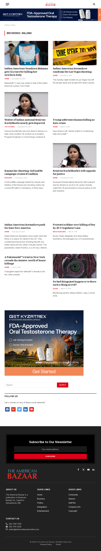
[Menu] (7, 4)
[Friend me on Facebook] (7, 409)
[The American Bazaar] (50, 4)
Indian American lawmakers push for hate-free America (24, 226)
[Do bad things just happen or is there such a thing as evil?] (75, 266)
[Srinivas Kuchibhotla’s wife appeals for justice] (75, 155)
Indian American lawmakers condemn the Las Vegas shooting (72, 70)
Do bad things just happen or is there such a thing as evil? (74, 283)
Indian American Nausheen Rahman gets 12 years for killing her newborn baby (26, 71)
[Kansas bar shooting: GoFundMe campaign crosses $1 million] (26, 155)
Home (6, 25)
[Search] (93, 4)
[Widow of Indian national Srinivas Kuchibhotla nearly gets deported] (26, 104)
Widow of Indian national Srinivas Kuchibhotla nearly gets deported (24, 121)
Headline (8, 178)
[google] (13, 409)
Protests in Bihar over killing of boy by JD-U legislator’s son (74, 226)
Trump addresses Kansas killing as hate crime (73, 121)
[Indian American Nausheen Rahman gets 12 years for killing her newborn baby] (26, 53)
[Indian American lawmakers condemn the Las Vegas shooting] (75, 53)
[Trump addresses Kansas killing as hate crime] (75, 104)
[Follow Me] (19, 409)
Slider (55, 288)
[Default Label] (25, 409)
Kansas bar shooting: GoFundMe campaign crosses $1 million (23, 172)
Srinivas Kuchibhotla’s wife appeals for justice (74, 172)
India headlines (59, 232)
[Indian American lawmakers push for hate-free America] (26, 209)
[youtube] (31, 409)
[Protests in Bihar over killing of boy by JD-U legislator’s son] (75, 209)
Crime (6, 79)
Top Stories (9, 127)
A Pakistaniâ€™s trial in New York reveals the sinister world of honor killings (25, 260)
